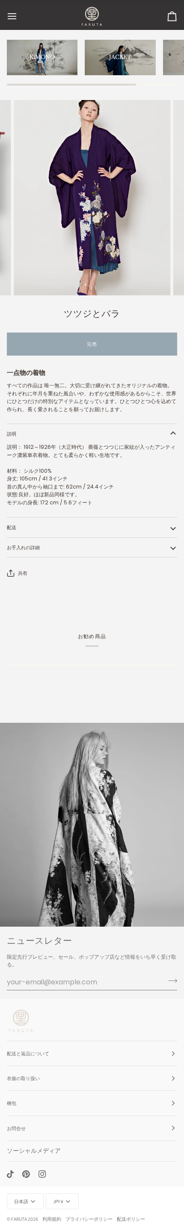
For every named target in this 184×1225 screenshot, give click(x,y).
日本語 (21, 1201)
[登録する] (170, 981)
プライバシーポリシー (89, 1219)
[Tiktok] (10, 1174)
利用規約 (51, 1219)
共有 (22, 573)
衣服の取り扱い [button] (23, 1078)
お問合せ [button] (16, 1128)
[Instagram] (42, 1174)
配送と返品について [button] (28, 1053)
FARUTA (19, 1219)
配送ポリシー (131, 1219)
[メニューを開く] (20, 16)
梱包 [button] (11, 1103)
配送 (11, 527)
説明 (11, 433)
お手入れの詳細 (23, 547)
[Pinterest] (26, 1174)
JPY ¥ (58, 1201)
